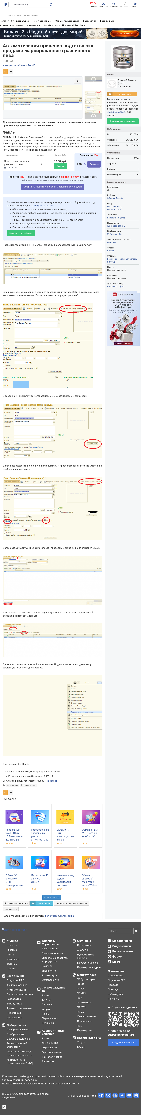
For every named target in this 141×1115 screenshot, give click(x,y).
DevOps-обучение (17, 1029)
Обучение (84, 941)
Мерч (116, 961)
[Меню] (6, 4)
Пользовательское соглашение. (21, 1083)
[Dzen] (122, 1096)
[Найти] (136, 931)
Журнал (12, 941)
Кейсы (45, 1013)
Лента (10, 954)
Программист (114, 206)
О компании (116, 971)
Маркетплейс (86, 975)
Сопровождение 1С (53, 989)
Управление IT (50, 970)
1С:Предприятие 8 (116, 226)
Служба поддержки (124, 1007)
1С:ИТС (46, 999)
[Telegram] (101, 1096)
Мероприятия (122, 941)
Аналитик (82, 949)
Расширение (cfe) (116, 217)
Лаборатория (16, 1025)
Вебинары (48, 1023)
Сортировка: (71, 903)
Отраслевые (49, 1047)
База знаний (15, 976)
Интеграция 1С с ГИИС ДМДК (40, 878)
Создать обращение (123, 1042)
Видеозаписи (121, 946)
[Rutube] (136, 1096)
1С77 (80, 1025)
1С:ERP (81, 983)
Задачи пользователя (20, 994)
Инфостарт (51, 780)
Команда (47, 966)
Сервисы (47, 1004)
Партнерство (50, 1018)
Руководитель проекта (85, 956)
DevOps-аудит (15, 1034)
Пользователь (114, 209)
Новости (12, 945)
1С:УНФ (81, 993)
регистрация (52, 915)
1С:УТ (80, 997)
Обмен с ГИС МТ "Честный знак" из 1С (90, 833)
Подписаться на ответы (17, 903)
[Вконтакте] (108, 1096)
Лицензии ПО (50, 1042)
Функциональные (17, 985)
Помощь (113, 989)
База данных (14, 1003)
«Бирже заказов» (43, 205)
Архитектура (49, 975)
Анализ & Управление (50, 942)
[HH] (115, 1096)
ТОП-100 (12, 963)
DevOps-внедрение (18, 1038)
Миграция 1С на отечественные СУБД (20, 1061)
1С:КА (80, 988)
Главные (12, 949)
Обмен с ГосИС (115, 198)
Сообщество (14, 1017)
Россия (110, 250)
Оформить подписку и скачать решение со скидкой (53, 186)
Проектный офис (89, 1038)
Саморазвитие (50, 979)
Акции (45, 995)
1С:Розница (84, 1002)
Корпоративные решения (53, 1032)
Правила (113, 984)
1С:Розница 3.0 (114, 234)
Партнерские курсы (89, 967)
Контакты (113, 998)
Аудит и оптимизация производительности (19, 1053)
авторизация (67, 915)
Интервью (13, 959)
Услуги (46, 1009)
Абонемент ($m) (115, 286)
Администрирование (19, 1008)
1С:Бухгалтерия (86, 979)
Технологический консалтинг (17, 1045)
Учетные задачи (16, 989)
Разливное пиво (28, 785)
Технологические (52, 1056)
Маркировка (12, 785)
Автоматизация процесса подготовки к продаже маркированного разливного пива (48, 50)
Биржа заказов (123, 951)
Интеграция (14, 1012)
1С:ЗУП (81, 1007)
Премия (11, 968)
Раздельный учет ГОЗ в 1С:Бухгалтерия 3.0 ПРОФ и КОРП (15, 836)
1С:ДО (81, 1011)
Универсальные (86, 1016)
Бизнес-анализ (50, 948)
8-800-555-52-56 (119, 1031)
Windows (111, 242)
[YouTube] (129, 1096)
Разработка (14, 998)
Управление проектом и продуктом (55, 959)
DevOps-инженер (87, 962)
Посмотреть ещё (51, 897)
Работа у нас (116, 994)
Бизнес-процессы (52, 953)
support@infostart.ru (121, 1034)
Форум (117, 956)
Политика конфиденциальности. (60, 1083)
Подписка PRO (15, 980)
